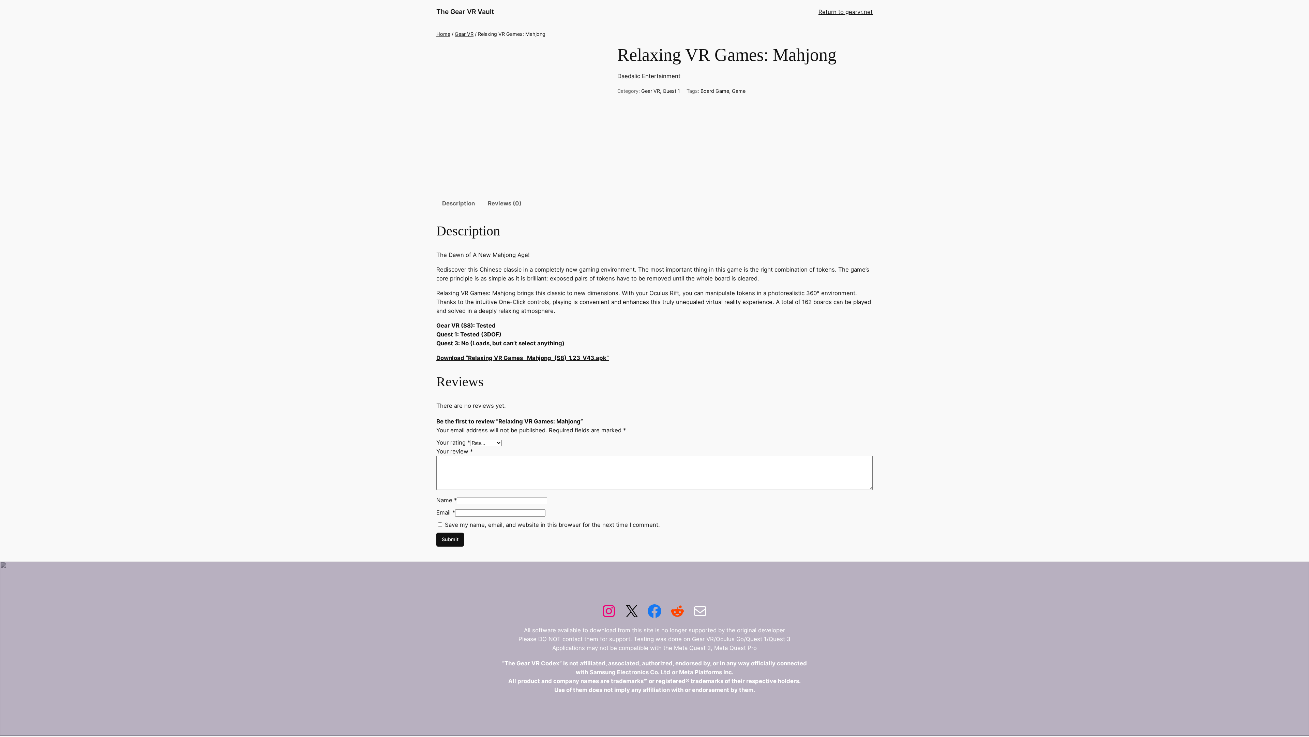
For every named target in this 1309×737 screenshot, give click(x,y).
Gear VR (464, 34)
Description (458, 203)
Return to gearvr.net (845, 12)
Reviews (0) (505, 203)
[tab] (458, 204)
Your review (454, 451)
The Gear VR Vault (465, 12)
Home (443, 34)
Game (739, 91)
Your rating (453, 442)
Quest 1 (671, 91)
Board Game (715, 91)
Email (445, 512)
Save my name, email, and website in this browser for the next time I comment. (552, 524)
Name (446, 500)
